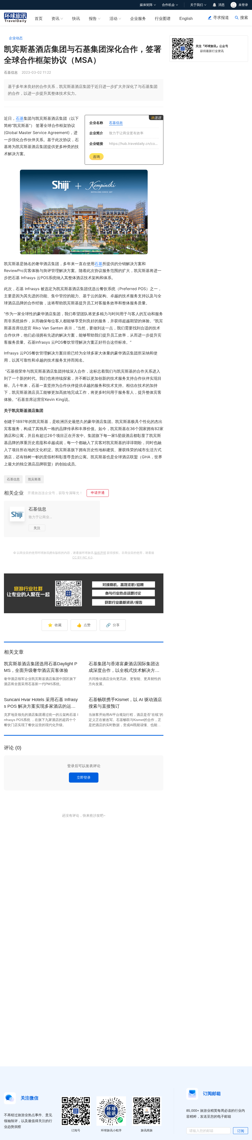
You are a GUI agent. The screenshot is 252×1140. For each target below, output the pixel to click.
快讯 (76, 18)
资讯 (55, 18)
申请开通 (98, 492)
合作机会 (168, 5)
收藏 (55, 625)
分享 (113, 625)
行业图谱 (163, 18)
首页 (39, 18)
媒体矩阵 (146, 5)
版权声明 (100, 553)
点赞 (84, 625)
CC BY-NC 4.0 (82, 557)
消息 (221, 5)
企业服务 (138, 18)
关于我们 (196, 5)
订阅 (240, 1131)
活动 (113, 18)
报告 (93, 18)
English (186, 18)
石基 (20, 118)
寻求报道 (221, 17)
